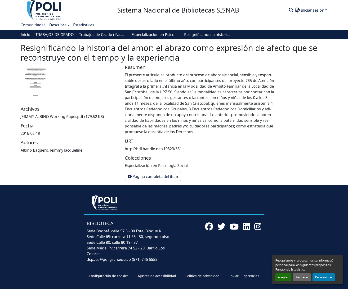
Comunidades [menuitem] (33, 24)
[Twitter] (221, 226)
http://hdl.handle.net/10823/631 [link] (153, 148)
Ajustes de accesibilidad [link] (157, 276)
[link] (70, 116)
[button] (44, 9)
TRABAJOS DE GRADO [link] (55, 34)
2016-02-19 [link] (30, 133)
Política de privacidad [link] (202, 276)
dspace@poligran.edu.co (109, 259)
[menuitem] (59, 25)
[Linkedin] (246, 226)
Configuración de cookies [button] (109, 276)
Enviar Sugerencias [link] (244, 276)
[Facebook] (209, 226)
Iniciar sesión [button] (313, 10)
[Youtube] (234, 226)
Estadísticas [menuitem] (83, 24)
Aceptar (283, 277)
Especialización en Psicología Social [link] (155, 34)
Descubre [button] (58, 24)
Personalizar (323, 277)
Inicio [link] (25, 34)
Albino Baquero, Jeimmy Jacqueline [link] (51, 150)
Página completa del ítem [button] (155, 176)
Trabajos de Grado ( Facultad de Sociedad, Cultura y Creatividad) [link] (102, 34)
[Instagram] (257, 226)
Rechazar (301, 277)
